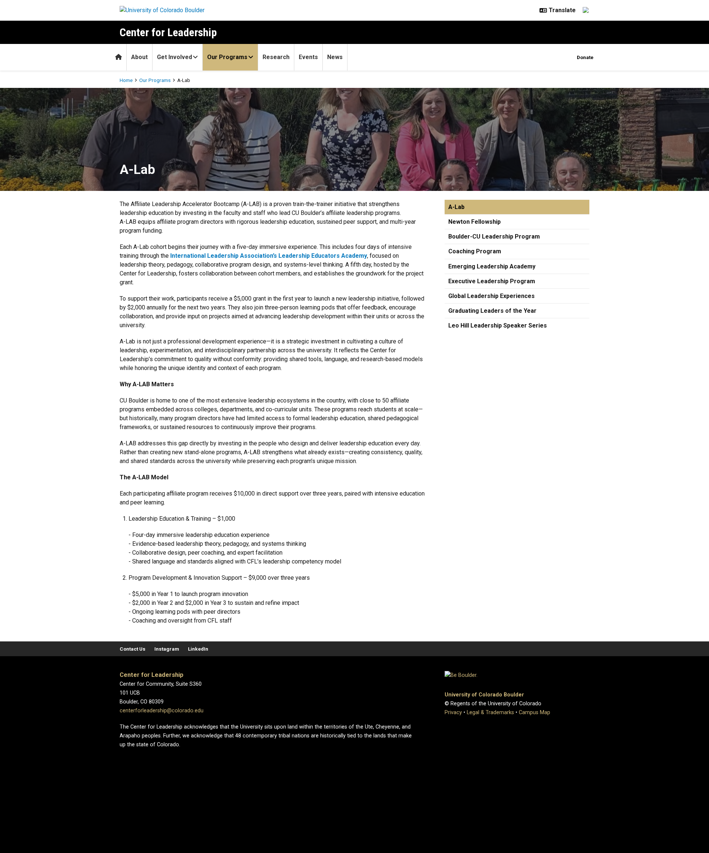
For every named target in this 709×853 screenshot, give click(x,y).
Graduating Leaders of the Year (492, 310)
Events (308, 57)
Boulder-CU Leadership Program (494, 236)
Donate (585, 57)
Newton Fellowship (474, 221)
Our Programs (227, 57)
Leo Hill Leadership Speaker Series (497, 325)
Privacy (453, 712)
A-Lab (456, 206)
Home (126, 80)
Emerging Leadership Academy (491, 266)
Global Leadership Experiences (491, 295)
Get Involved (174, 57)
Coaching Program (474, 251)
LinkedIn (198, 649)
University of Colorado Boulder (484, 695)
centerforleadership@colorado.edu (161, 711)
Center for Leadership (168, 32)
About (139, 57)
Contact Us (132, 649)
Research (276, 57)
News (335, 57)
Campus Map (534, 712)
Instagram (166, 649)
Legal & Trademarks (490, 712)
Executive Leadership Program (491, 281)
